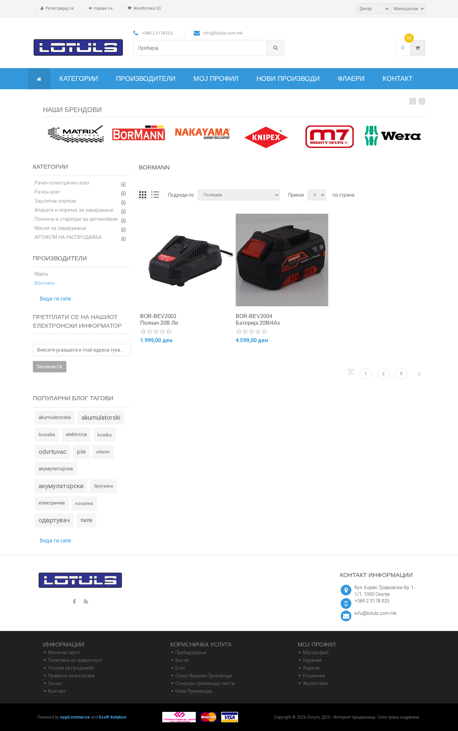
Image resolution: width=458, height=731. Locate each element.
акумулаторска (56, 469)
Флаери (351, 78)
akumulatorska (55, 417)
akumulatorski (100, 417)
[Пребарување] (275, 48)
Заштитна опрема (55, 201)
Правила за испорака (71, 675)
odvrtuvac (52, 452)
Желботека (315, 683)
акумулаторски (61, 486)
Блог (180, 668)
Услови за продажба (71, 668)
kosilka (105, 434)
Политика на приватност (75, 660)
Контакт (398, 78)
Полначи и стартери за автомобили (76, 219)
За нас (55, 683)
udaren (103, 451)
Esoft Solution (112, 717)
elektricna (76, 434)
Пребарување (191, 652)
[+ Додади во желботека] (207, 357)
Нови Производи (288, 78)
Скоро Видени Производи (203, 675)
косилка (84, 503)
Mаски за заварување (60, 228)
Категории (78, 78)
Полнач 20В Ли (159, 323)
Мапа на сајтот (64, 652)
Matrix (41, 274)
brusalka (47, 434)
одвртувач (54, 520)
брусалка (103, 485)
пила (86, 520)
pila (81, 452)
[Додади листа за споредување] (198, 357)
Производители (145, 78)
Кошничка (314, 675)
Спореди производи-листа (204, 683)
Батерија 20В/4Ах (258, 323)
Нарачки (312, 660)
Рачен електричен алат (62, 183)
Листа (155, 195)
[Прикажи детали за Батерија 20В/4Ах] (282, 260)
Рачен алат (47, 192)
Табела (143, 195)
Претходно (351, 372)
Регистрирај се (60, 8)
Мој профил (215, 78)
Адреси (311, 668)
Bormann (45, 283)
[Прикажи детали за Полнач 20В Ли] (186, 260)
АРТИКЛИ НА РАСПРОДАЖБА (68, 237)
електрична (52, 503)
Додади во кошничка (169, 358)
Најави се (103, 8)
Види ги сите (55, 299)
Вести (181, 660)
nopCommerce (75, 717)
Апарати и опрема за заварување (74, 210)
